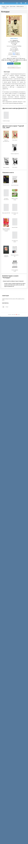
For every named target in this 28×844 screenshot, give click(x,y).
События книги (14, 56)
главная (3, 298)
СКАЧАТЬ (11, 63)
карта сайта (15, 298)
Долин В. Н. (15, 40)
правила (19, 298)
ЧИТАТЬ (17, 63)
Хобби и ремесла (20, 6)
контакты (10, 298)
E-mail (6, 307)
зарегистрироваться (9, 286)
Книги (7, 6)
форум (7, 298)
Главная (3, 6)
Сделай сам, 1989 (15, 41)
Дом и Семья (12, 6)
